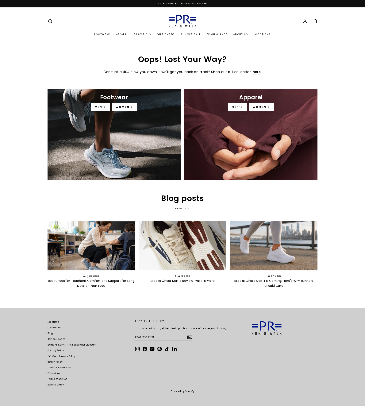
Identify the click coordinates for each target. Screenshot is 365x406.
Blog (50, 333)
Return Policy (55, 361)
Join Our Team (56, 339)
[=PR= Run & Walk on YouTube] (152, 349)
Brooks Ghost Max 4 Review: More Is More (182, 281)
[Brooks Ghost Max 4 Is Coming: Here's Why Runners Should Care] (273, 245)
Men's (100, 107)
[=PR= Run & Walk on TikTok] (167, 349)
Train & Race (217, 34)
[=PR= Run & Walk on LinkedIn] (174, 349)
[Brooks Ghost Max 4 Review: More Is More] (182, 245)
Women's (124, 107)
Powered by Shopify (182, 391)
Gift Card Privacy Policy (61, 356)
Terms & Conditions (59, 367)
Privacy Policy (56, 350)
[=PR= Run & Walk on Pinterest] (159, 349)
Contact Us (54, 327)
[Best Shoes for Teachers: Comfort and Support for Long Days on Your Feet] (91, 245)
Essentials (142, 34)
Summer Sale (191, 34)
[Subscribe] (189, 337)
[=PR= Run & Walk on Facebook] (145, 349)
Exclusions (54, 373)
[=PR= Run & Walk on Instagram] (137, 349)
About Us (240, 34)
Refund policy (56, 384)
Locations (262, 34)
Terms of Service (57, 379)
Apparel (122, 34)
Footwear (102, 34)
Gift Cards (166, 34)
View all (182, 208)
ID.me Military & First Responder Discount (72, 344)
